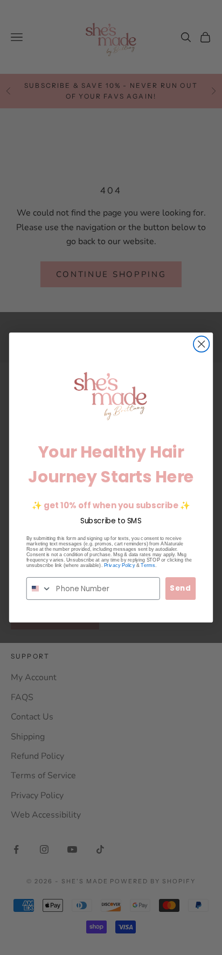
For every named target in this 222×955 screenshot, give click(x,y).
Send (180, 588)
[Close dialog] (201, 344)
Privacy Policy (119, 565)
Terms (148, 565)
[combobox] (39, 588)
